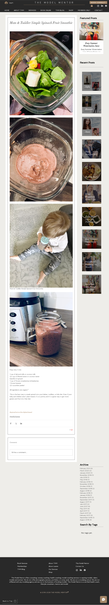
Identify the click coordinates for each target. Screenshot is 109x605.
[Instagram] (98, 6)
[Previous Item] (83, 31)
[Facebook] (106, 6)
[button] (92, 5)
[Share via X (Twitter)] (16, 423)
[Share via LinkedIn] (21, 423)
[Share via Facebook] (11, 423)
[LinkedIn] (102, 6)
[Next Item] (100, 31)
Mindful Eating (15, 416)
